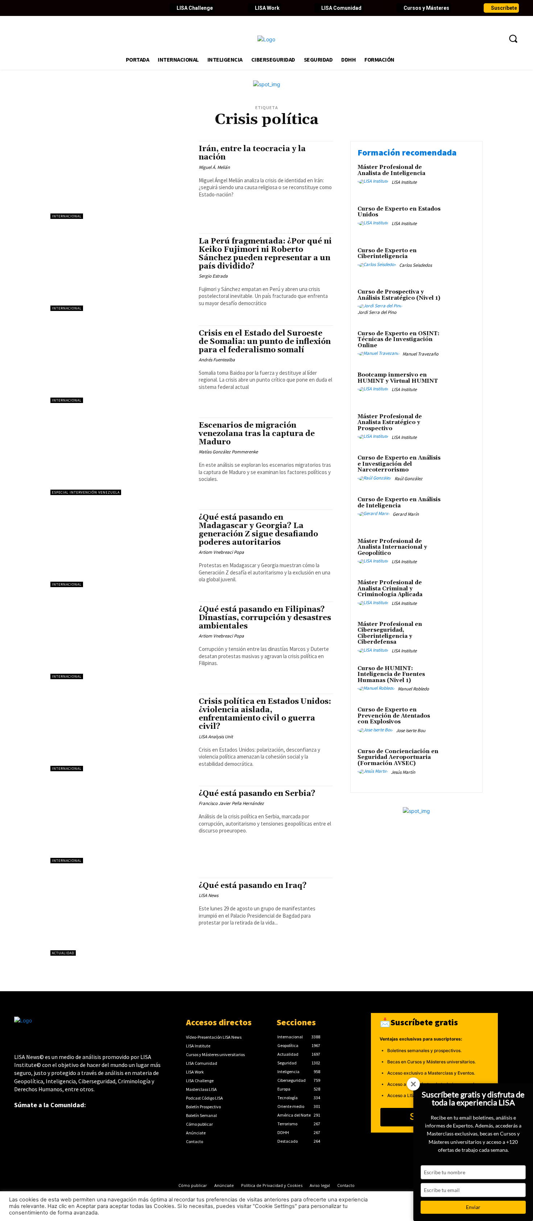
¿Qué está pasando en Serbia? (257, 793)
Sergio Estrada (213, 276)
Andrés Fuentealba (217, 360)
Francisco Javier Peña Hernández (231, 803)
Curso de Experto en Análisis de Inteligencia (399, 502)
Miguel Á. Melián (214, 167)
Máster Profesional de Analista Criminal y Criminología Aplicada (390, 588)
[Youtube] (57, 8)
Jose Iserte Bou (410, 730)
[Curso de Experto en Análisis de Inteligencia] (460, 510)
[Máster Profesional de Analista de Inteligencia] (460, 178)
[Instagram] (69, 8)
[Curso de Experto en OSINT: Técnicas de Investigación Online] (460, 344)
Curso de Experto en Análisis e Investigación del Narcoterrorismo (399, 463)
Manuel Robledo (413, 689)
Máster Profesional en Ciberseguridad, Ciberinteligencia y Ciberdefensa (390, 633)
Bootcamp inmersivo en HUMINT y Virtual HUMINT (398, 378)
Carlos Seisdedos (415, 265)
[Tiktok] (81, 8)
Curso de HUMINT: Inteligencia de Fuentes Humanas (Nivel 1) (391, 674)
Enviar (473, 1207)
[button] (513, 38)
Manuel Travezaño (420, 354)
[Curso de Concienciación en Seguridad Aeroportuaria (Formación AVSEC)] (460, 762)
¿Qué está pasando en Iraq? (253, 885)
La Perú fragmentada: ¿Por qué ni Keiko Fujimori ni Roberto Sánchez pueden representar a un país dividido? (265, 254)
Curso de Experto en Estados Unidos (399, 212)
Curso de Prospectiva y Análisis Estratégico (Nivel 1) (399, 295)
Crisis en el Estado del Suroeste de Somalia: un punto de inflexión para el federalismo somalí (265, 342)
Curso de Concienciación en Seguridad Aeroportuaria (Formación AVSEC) (398, 757)
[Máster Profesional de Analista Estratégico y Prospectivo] (460, 427)
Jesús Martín (403, 772)
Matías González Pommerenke (228, 452)
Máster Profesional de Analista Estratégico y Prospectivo (390, 422)
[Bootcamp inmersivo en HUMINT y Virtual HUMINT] (460, 386)
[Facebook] (20, 8)
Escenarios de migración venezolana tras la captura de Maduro (257, 434)
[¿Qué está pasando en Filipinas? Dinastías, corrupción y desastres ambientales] (120, 640)
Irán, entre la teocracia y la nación (252, 153)
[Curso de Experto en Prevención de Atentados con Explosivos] (460, 721)
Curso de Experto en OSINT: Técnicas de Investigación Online (398, 339)
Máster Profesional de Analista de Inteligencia (391, 170)
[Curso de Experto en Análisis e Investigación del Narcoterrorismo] (460, 469)
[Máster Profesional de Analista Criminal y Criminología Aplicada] (460, 593)
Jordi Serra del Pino (377, 312)
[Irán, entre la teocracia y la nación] (120, 180)
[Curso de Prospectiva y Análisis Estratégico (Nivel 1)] (460, 303)
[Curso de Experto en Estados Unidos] (460, 220)
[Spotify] (106, 8)
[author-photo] (374, 181)
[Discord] (94, 8)
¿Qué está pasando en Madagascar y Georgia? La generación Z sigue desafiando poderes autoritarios (258, 530)
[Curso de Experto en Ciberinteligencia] (460, 261)
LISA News (208, 895)
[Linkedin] (44, 8)
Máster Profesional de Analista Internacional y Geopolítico (392, 547)
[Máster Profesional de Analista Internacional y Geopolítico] (460, 552)
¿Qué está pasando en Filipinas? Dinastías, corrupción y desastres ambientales (265, 618)
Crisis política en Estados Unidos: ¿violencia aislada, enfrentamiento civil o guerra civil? (265, 714)
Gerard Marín (406, 514)
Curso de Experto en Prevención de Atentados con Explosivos (394, 715)
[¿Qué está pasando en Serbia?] (120, 824)
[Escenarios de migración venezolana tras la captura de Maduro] (120, 456)
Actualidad (63, 953)
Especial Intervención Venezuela (86, 492)
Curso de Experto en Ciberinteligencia (387, 253)
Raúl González (408, 478)
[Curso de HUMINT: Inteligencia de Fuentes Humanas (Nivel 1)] (460, 679)
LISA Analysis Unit (216, 737)
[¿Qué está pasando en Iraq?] (120, 916)
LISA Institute (404, 182)
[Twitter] (32, 8)
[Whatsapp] (118, 8)
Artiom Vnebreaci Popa (221, 552)
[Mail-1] (131, 8)
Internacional (67, 216)
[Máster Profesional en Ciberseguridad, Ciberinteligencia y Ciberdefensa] (460, 635)
